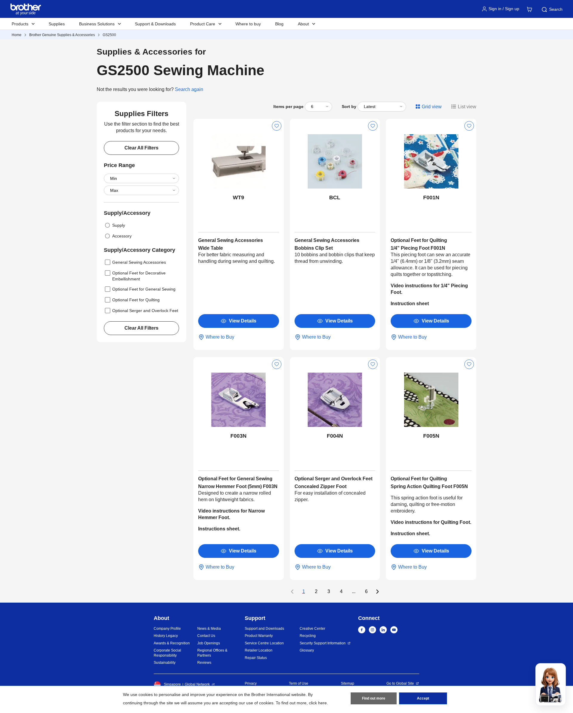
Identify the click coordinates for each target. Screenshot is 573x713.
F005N (431, 436)
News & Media (209, 628)
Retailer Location (258, 650)
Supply (118, 225)
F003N (238, 436)
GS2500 (109, 35)
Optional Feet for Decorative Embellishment (139, 276)
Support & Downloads (155, 23)
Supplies (57, 23)
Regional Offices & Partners (212, 653)
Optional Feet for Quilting (136, 299)
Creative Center (312, 628)
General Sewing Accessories (139, 262)
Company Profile (167, 628)
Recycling (308, 636)
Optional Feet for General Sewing (143, 289)
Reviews (204, 662)
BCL (334, 197)
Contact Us (206, 636)
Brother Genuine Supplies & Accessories (62, 35)
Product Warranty (259, 636)
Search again (189, 89)
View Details (242, 320)
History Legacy (166, 636)
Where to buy (248, 23)
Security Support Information (323, 643)
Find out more (373, 698)
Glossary (307, 650)
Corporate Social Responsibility (167, 653)
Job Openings (208, 643)
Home (16, 35)
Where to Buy (220, 336)
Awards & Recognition (172, 643)
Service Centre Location (264, 643)
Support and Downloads (264, 628)
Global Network (197, 684)
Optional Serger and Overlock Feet (145, 310)
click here (318, 702)
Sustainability (164, 662)
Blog (279, 23)
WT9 (238, 197)
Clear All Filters (141, 147)
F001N (431, 197)
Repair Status (256, 658)
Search (556, 9)
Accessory (122, 236)
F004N (335, 436)
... (353, 591)
